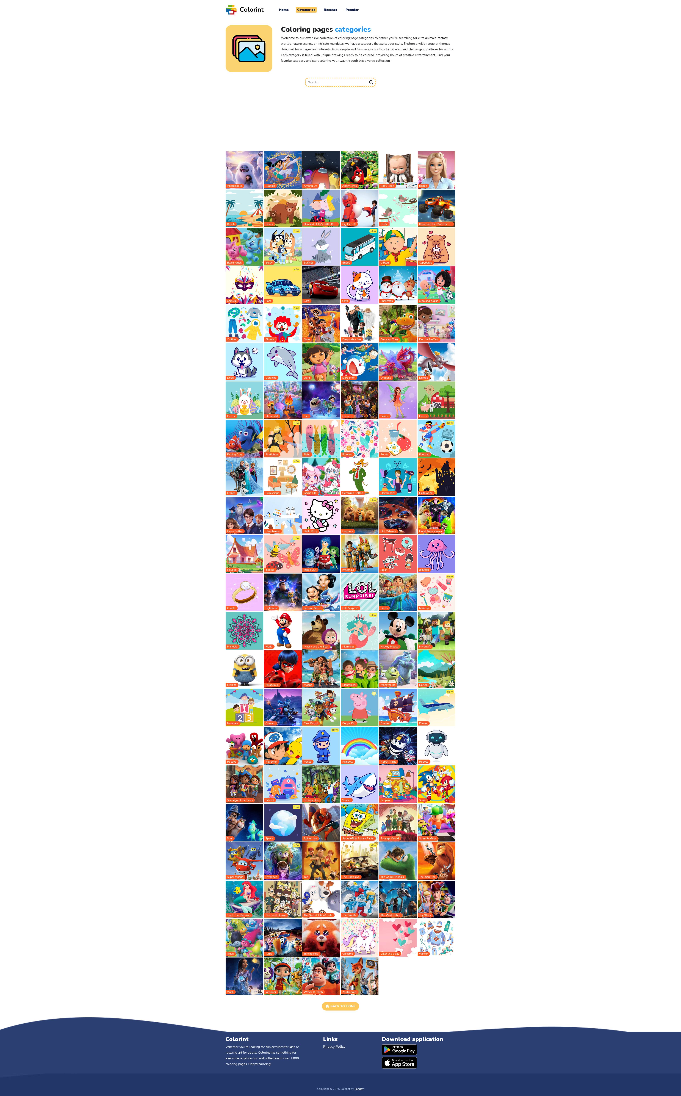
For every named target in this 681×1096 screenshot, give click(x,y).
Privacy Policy (334, 1046)
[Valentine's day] (398, 938)
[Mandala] (244, 630)
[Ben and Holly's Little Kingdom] (321, 208)
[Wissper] (283, 976)
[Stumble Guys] (436, 822)
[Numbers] (244, 707)
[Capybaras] (436, 246)
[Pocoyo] (244, 746)
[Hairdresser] (398, 477)
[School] (283, 784)
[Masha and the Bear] (321, 630)
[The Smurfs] (359, 899)
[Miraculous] (283, 669)
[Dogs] (244, 362)
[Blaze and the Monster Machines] (436, 208)
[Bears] (283, 208)
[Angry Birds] (359, 170)
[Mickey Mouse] (398, 630)
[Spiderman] (321, 822)
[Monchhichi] (359, 669)
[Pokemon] (283, 746)
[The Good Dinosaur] (398, 861)
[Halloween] (436, 477)
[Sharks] (359, 784)
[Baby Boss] (398, 170)
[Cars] (321, 285)
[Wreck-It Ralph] (321, 976)
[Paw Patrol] (321, 707)
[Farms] (436, 400)
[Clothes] (244, 323)
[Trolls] (244, 938)
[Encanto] (359, 400)
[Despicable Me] (359, 323)
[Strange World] (398, 822)
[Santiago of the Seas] (244, 784)
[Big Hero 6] (359, 208)
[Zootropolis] (359, 976)
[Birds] (398, 208)
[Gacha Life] (321, 477)
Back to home (343, 1006)
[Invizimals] (359, 554)
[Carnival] (244, 285)
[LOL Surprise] (359, 592)
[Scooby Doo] (321, 784)
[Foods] (398, 439)
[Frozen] (244, 477)
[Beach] (244, 208)
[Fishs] (321, 439)
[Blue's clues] (244, 246)
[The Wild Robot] (398, 899)
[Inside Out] (321, 554)
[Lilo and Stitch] (321, 592)
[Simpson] (398, 784)
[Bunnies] (321, 246)
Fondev (359, 1089)
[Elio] (321, 400)
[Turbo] (283, 938)
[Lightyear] (283, 592)
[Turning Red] (321, 938)
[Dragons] (398, 362)
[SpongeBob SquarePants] (359, 822)
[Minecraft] (436, 630)
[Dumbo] (436, 362)
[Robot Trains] (398, 746)
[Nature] (436, 669)
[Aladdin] (283, 170)
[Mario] (283, 630)
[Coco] (321, 323)
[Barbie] (436, 170)
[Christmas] (398, 285)
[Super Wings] (244, 861)
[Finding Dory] (244, 439)
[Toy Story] (436, 899)
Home (284, 10)
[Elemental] (283, 400)
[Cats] (359, 285)
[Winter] (436, 938)
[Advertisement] (340, 120)
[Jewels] (244, 592)
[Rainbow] (359, 746)
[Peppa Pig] (359, 707)
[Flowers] (359, 439)
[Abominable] (244, 170)
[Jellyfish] (436, 554)
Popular (352, 10)
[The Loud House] (283, 899)
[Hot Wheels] (398, 515)
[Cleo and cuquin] (436, 285)
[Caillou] (398, 246)
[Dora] (321, 362)
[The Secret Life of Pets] (321, 899)
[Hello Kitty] (321, 515)
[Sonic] (436, 784)
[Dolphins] (283, 362)
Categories (306, 10)
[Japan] (398, 554)
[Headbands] (283, 515)
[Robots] (436, 746)
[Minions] (244, 669)
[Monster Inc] (398, 669)
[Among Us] (321, 170)
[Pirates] (398, 707)
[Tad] (321, 861)
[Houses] (244, 554)
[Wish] (244, 976)
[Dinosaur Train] (398, 323)
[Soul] (244, 822)
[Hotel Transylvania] (436, 515)
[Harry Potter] (244, 515)
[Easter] (244, 400)
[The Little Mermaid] (244, 899)
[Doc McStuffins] (436, 323)
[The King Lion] (436, 861)
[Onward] (283, 707)
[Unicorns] (359, 938)
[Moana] (321, 669)
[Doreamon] (359, 362)
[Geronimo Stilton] (359, 477)
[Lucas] (398, 592)
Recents (330, 10)
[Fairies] (398, 400)
